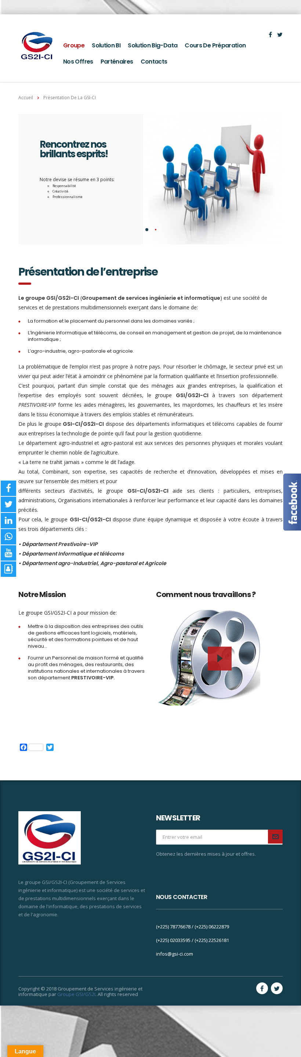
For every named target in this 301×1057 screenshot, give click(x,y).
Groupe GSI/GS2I (76, 994)
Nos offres (78, 61)
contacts (154, 61)
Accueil (25, 97)
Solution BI (106, 45)
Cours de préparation (215, 45)
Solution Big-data (152, 45)
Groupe (73, 45)
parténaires (117, 61)
